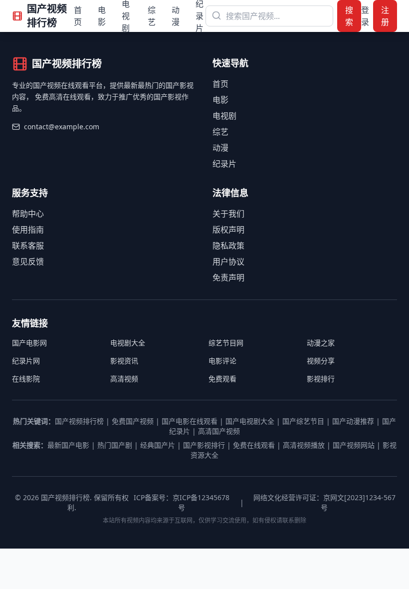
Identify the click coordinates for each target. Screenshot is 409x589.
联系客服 (28, 245)
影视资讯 (124, 360)
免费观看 (222, 378)
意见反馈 (28, 261)
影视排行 (321, 378)
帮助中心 (28, 213)
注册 (385, 15)
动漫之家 (321, 342)
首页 (78, 15)
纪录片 (224, 163)
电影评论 (222, 360)
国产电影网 (29, 342)
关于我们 (228, 213)
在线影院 (26, 378)
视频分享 (321, 360)
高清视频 (124, 378)
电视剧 (224, 115)
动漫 (176, 15)
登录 (365, 15)
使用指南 (28, 229)
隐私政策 (228, 245)
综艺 (152, 15)
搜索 (349, 15)
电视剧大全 (127, 342)
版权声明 (228, 229)
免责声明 (228, 277)
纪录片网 (26, 360)
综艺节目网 (225, 342)
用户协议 (228, 261)
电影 (102, 15)
